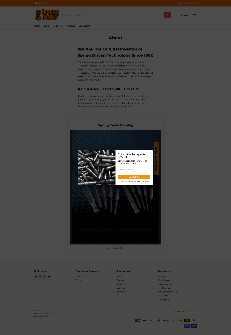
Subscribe (134, 177)
